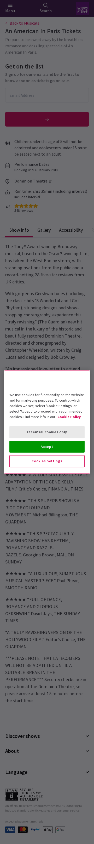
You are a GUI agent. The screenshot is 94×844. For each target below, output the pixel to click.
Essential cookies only (47, 432)
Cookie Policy (69, 416)
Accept (47, 446)
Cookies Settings (47, 461)
